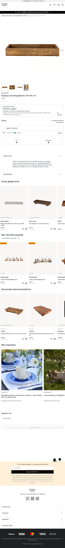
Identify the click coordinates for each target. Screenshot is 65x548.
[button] (4, 101)
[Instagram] (32, 498)
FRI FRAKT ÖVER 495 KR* (34, 1)
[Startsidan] (4, 4)
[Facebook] (27, 498)
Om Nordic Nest (7, 525)
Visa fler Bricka (7, 418)
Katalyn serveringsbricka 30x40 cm (36, 15)
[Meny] (63, 5)
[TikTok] (37, 498)
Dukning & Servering (6, 15)
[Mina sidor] (50, 5)
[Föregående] (3, 50)
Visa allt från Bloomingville (9, 238)
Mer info (60, 133)
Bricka (25, 15)
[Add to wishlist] (23, 229)
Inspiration (5, 519)
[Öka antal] (7, 427)
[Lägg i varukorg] (26, 229)
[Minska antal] (2, 427)
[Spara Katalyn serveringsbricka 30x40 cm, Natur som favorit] (62, 427)
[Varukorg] (59, 5)
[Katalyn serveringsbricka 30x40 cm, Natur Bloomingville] (32, 50)
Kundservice (6, 507)
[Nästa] (62, 50)
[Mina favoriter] (54, 5)
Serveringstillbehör (17, 15)
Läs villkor (32, 482)
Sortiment (5, 513)
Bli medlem (59, 113)
